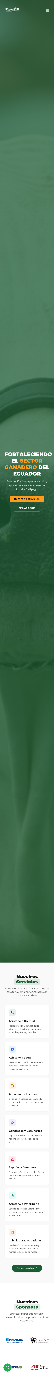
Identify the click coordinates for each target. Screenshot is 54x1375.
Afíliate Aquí (27, 508)
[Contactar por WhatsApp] (7, 1367)
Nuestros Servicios (27, 499)
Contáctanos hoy (25, 1268)
